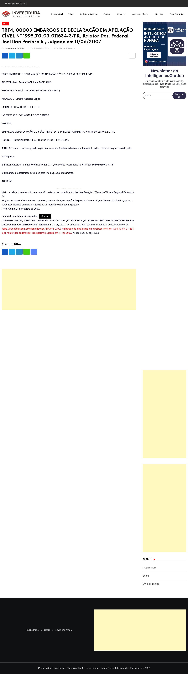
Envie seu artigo (177, 14)
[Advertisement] (69, 289)
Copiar (45, 216)
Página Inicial (57, 14)
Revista (107, 14)
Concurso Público (140, 14)
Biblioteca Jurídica (88, 14)
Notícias (159, 14)
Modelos (121, 14)
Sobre (70, 14)
